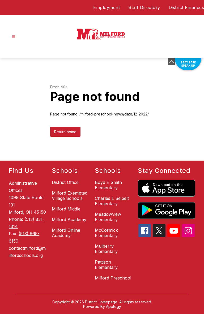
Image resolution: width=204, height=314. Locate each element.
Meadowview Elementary (108, 217)
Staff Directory (144, 7)
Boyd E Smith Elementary (108, 185)
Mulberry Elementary (106, 248)
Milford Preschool (113, 278)
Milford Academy (69, 219)
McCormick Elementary (106, 232)
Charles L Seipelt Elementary (112, 201)
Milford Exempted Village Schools (69, 195)
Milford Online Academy (66, 232)
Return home (65, 132)
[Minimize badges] (171, 61)
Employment (106, 7)
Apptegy (113, 306)
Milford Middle (66, 209)
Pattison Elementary (106, 264)
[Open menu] (14, 37)
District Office (65, 182)
